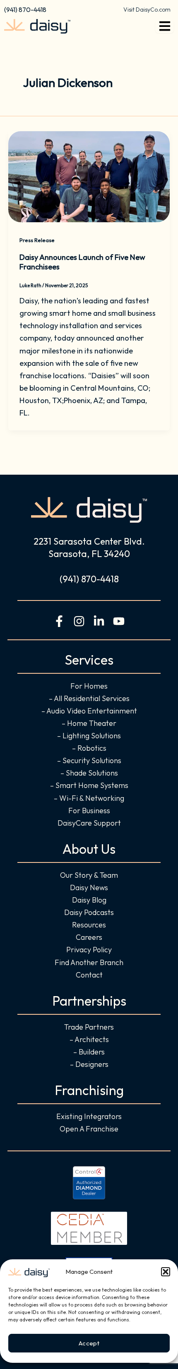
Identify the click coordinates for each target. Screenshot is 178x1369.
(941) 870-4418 (25, 9)
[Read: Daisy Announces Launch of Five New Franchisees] (89, 175)
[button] (165, 1272)
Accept (89, 1343)
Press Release (37, 240)
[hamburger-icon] (164, 26)
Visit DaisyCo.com (147, 9)
